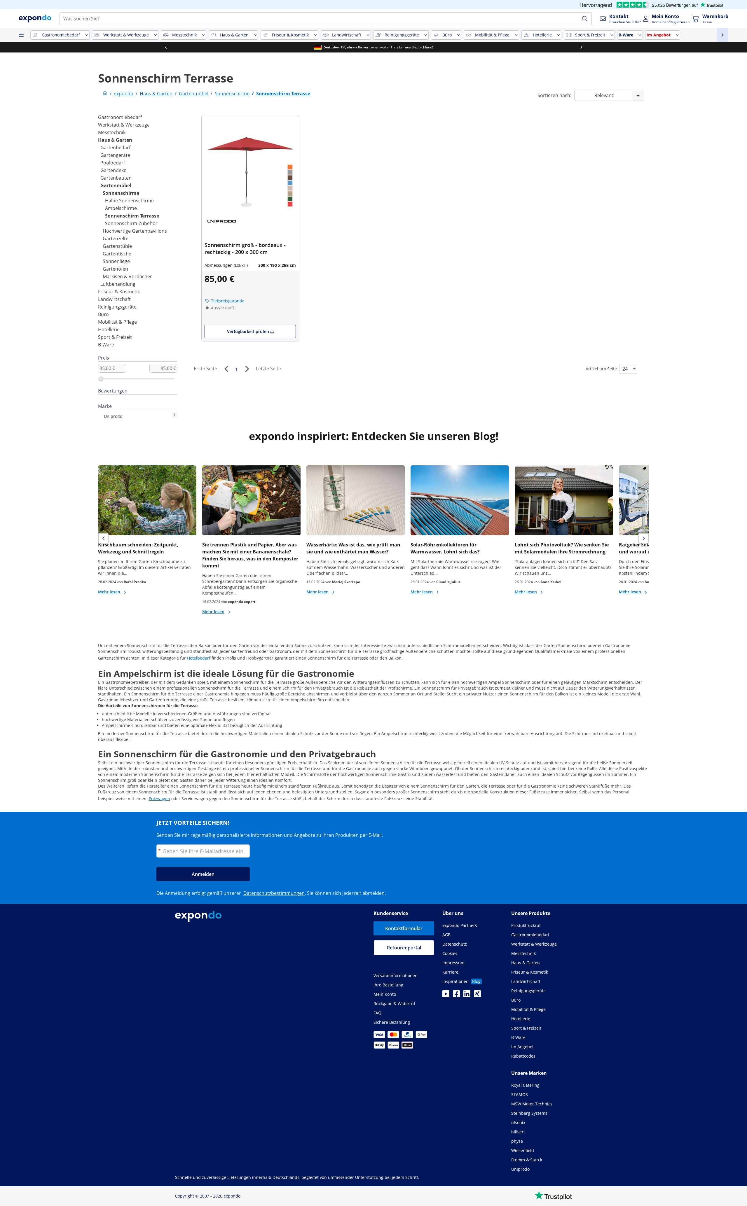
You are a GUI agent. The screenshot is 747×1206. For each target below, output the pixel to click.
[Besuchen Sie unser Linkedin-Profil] (466, 995)
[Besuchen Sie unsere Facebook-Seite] (456, 995)
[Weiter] (247, 369)
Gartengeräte (115, 155)
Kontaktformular (404, 928)
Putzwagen (159, 798)
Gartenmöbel (115, 185)
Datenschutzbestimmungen (274, 893)
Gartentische (117, 253)
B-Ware (106, 344)
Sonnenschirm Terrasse (132, 216)
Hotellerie (109, 329)
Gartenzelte (115, 238)
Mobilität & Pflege (117, 322)
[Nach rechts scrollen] (581, 47)
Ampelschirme (121, 208)
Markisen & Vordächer (127, 276)
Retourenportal (404, 947)
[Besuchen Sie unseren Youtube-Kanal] (445, 995)
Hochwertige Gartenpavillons (135, 231)
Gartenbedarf (115, 147)
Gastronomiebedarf (120, 117)
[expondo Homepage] (105, 93)
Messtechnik (111, 132)
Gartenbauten (116, 178)
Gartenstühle (117, 246)
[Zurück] (226, 369)
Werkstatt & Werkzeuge (124, 125)
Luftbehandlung (117, 284)
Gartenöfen (115, 269)
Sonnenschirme (121, 193)
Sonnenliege (116, 261)
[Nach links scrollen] (165, 47)
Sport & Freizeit (115, 337)
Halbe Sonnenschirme (129, 200)
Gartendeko (113, 170)
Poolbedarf (112, 162)
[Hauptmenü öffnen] (21, 34)
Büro (103, 314)
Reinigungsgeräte (117, 307)
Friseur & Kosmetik (119, 291)
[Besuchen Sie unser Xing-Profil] (477, 995)
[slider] (101, 379)
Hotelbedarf (198, 658)
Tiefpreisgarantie (228, 301)
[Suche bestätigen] (585, 18)
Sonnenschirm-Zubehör (131, 223)
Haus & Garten (115, 140)
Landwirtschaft (114, 299)
